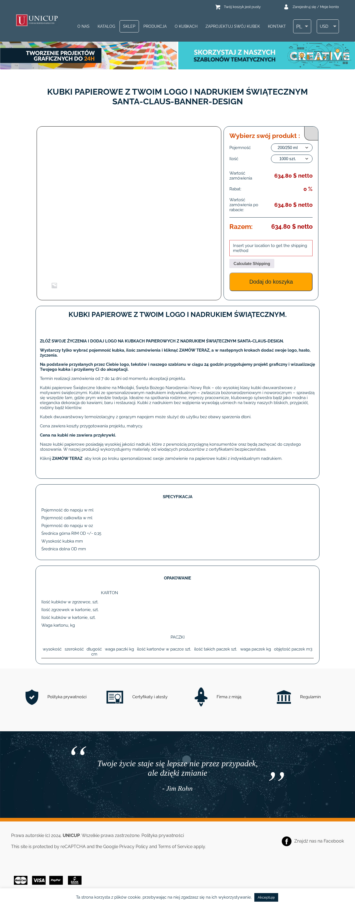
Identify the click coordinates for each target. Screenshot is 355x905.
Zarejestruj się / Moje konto (316, 7)
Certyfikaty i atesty (149, 696)
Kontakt (277, 26)
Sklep (129, 26)
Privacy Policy (133, 846)
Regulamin (310, 696)
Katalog (106, 26)
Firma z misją (228, 696)
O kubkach (186, 26)
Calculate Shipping (252, 263)
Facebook (334, 841)
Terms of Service (175, 846)
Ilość (233, 158)
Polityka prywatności (66, 696)
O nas (83, 26)
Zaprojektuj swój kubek (233, 26)
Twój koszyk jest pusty (242, 7)
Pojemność (240, 147)
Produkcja (155, 26)
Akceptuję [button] (266, 897)
